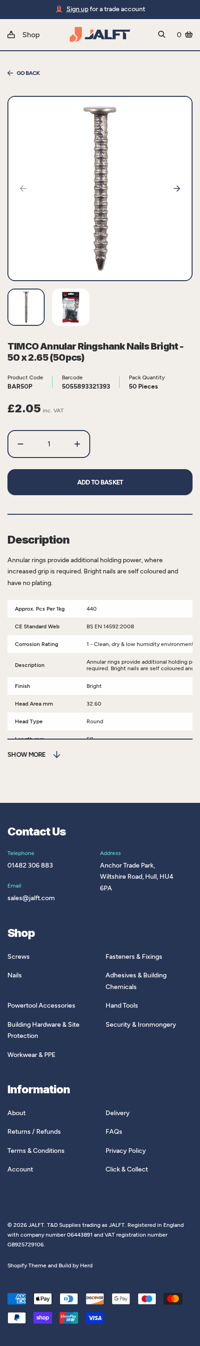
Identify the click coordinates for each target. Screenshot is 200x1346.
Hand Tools (122, 1006)
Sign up (77, 9)
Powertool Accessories (41, 1006)
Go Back (28, 73)
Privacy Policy (126, 1151)
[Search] (162, 34)
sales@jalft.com (31, 898)
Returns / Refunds (34, 1132)
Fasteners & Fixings (134, 957)
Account (20, 1169)
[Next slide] (176, 188)
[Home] (100, 34)
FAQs (114, 1132)
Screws (18, 957)
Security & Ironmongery (141, 1025)
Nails (14, 975)
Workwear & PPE (31, 1055)
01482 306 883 (30, 865)
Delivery (118, 1113)
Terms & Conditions (36, 1151)
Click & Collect (127, 1169)
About (16, 1113)
